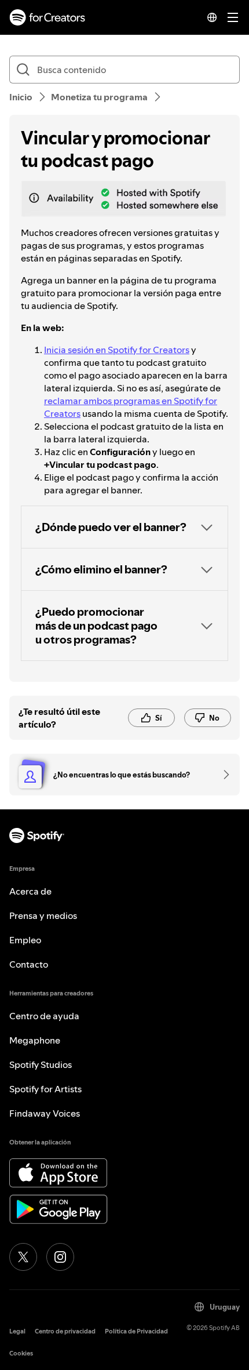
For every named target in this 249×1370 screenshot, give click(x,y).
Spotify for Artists (45, 1088)
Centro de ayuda (44, 1015)
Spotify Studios (40, 1064)
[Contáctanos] (222, 774)
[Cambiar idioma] (212, 17)
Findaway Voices (44, 1113)
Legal (17, 1331)
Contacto (28, 964)
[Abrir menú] (233, 17)
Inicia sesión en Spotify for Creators (116, 349)
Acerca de (30, 891)
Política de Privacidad (136, 1331)
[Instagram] (60, 1257)
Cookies (21, 1353)
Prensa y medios (43, 915)
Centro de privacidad (65, 1331)
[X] (23, 1257)
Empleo (25, 939)
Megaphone (34, 1040)
